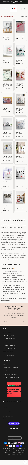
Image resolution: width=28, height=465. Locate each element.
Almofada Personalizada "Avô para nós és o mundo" (20, 158)
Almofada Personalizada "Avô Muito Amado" (7, 36)
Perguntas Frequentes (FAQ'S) (11, 377)
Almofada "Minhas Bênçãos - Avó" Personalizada (7, 183)
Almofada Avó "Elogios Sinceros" (20, 36)
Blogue (5, 364)
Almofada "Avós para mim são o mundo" (19, 109)
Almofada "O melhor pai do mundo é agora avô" (20, 60)
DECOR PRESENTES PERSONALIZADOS (15, 448)
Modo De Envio (7, 342)
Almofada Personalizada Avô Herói (20, 183)
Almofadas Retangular (5, 109)
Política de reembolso (9, 338)
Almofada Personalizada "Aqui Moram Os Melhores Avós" (7, 85)
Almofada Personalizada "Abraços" (19, 133)
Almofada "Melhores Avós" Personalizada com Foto (7, 157)
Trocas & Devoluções (8, 335)
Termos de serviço (8, 352)
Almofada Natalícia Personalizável (20, 206)
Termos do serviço (21, 452)
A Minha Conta (7, 332)
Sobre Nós (5, 371)
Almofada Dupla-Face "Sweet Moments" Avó (20, 84)
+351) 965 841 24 (17, 416)
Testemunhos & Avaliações (10, 367)
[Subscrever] (23, 321)
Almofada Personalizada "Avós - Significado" (7, 207)
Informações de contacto (14, 456)
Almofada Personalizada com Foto (7, 133)
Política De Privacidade (9, 348)
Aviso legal (19, 454)
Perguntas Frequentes (9, 345)
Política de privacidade (10, 452)
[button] (2, 8)
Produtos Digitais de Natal (10, 374)
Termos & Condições (8, 355)
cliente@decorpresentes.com (15, 418)
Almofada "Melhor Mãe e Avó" (7, 60)
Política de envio (11, 454)
